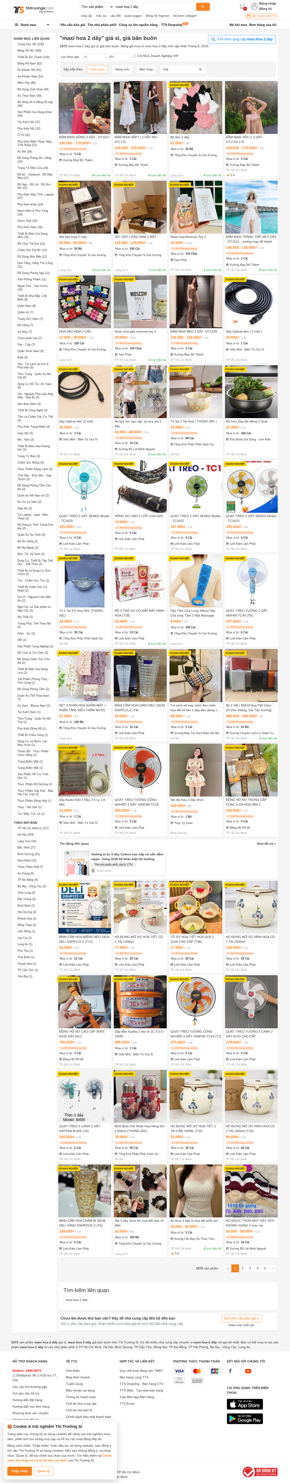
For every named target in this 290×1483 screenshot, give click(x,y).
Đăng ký (265, 8)
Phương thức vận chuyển (30, 1413)
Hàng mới (122, 69)
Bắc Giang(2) (26, 899)
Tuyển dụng (74, 1384)
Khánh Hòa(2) (26, 918)
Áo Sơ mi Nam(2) (29, 501)
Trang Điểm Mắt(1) (30, 768)
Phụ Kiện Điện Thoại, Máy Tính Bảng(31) (34, 143)
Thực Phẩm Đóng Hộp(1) (34, 800)
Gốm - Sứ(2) (26, 633)
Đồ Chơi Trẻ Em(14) (31, 243)
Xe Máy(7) (24, 331)
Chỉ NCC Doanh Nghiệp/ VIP (158, 56)
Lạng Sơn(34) (26, 841)
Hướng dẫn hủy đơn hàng (31, 1406)
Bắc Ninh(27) (26, 847)
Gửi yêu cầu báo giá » (241, 1318)
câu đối (115, 15)
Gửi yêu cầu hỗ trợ (25, 1393)
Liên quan (97, 69)
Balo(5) (22, 357)
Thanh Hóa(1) (26, 963)
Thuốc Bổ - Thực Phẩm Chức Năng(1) (32, 753)
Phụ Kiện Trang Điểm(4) (33, 426)
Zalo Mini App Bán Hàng (137, 1397)
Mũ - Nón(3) (25, 439)
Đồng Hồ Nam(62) (29, 63)
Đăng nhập (267, 3)
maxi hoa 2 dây (76, 1300)
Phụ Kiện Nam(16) (29, 227)
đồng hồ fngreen (157, 15)
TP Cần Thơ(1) (27, 970)
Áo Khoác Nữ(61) (29, 70)
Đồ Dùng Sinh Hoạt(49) (32, 89)
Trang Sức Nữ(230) (30, 44)
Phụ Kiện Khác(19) (30, 204)
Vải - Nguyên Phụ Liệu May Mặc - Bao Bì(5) (35, 395)
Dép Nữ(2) (24, 508)
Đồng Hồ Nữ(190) (29, 50)
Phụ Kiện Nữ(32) (28, 128)
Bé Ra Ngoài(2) (27, 547)
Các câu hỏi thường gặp (29, 1387)
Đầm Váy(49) (26, 82)
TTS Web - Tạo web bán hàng (141, 1390)
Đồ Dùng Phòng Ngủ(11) (33, 273)
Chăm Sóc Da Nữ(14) (32, 250)
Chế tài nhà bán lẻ (79, 1410)
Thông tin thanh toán (81, 1397)
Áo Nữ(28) (24, 151)
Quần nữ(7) (25, 312)
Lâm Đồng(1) (26, 931)
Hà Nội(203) (25, 834)
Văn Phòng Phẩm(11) (31, 279)
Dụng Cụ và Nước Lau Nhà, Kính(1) (32, 743)
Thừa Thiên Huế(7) (30, 867)
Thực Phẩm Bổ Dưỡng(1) (34, 784)
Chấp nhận (19, 1471)
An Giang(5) (25, 873)
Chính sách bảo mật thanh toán (88, 1417)
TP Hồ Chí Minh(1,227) (32, 828)
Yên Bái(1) (24, 976)
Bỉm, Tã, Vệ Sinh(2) (30, 554)
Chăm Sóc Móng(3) (30, 462)
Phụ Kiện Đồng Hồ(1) (31, 728)
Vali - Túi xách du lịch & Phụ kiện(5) (33, 365)
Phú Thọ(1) (25, 950)
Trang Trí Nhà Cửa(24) (32, 168)
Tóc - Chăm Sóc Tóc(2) (33, 580)
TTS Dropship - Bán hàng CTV (142, 1384)
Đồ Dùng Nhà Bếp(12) (32, 256)
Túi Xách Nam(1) (29, 712)
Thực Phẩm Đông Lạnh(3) (34, 469)
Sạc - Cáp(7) (26, 344)
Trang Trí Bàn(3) (28, 456)
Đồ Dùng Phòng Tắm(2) (33, 689)
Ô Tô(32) (23, 135)
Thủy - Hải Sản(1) (29, 807)
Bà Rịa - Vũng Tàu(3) (31, 886)
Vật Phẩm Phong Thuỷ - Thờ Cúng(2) (33, 680)
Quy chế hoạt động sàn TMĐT (141, 1370)
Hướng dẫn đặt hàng (27, 1400)
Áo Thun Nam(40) (29, 95)
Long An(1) (24, 944)
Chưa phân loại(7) (29, 338)
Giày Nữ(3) (25, 433)
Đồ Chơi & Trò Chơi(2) (32, 652)
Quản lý (44, 1471)
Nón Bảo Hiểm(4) (29, 404)
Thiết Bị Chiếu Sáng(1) (32, 735)
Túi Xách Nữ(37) (28, 122)
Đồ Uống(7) (25, 325)
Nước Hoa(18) (27, 220)
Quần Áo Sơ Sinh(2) (31, 534)
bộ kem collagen (185, 15)
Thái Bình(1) (25, 957)
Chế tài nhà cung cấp (81, 1403)
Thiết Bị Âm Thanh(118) (33, 57)
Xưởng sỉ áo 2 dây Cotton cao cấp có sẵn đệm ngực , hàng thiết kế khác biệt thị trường (127, 856)
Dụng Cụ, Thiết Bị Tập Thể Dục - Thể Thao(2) (35, 562)
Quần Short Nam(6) (30, 351)
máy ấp (86, 15)
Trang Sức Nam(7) (30, 319)
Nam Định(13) (26, 860)
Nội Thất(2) (25, 617)
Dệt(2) (21, 640)
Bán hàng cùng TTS (263, 15)
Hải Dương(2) (26, 912)
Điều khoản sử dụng (80, 1390)
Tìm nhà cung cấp (244, 39)
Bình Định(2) (26, 905)
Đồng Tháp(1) (26, 925)
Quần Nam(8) (26, 306)
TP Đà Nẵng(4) (27, 879)
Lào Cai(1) (24, 938)
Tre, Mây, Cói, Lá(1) (30, 813)
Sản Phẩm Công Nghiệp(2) (35, 646)
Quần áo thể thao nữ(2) (33, 495)
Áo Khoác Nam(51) (30, 76)
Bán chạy (146, 69)
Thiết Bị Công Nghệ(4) (32, 410)
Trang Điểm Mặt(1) (30, 761)
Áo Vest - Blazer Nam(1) (33, 705)
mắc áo (101, 15)
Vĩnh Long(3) (26, 892)
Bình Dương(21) (28, 854)
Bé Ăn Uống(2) (27, 541)
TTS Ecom (127, 1403)
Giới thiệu (73, 1370)
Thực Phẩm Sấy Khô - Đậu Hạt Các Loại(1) (35, 792)
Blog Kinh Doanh (78, 1377)
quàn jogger (133, 15)
